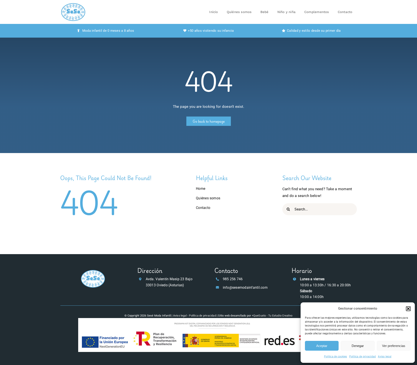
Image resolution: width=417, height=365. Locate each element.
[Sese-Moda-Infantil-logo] (73, 4)
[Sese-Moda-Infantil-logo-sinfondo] (93, 270)
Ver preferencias (393, 346)
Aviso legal (384, 356)
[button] (408, 309)
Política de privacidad (362, 356)
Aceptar (321, 346)
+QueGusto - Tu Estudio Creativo (272, 315)
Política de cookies (335, 356)
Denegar (358, 346)
